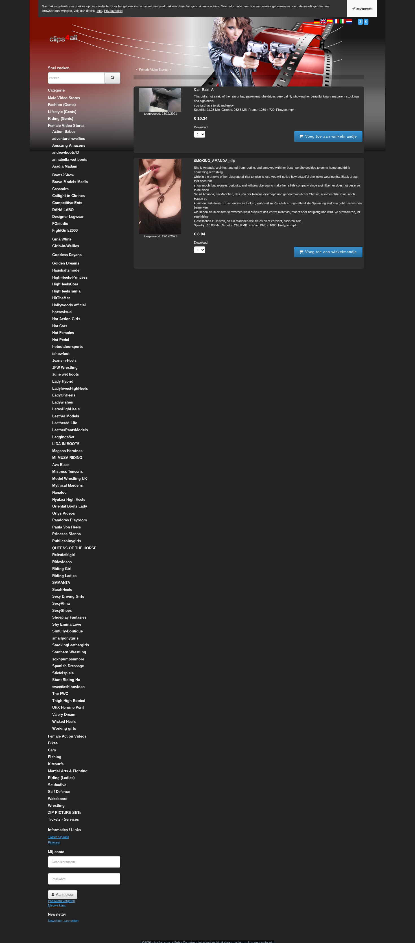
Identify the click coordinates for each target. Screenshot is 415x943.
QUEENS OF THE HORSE (74, 548)
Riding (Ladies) (61, 778)
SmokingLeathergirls (70, 645)
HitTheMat (61, 298)
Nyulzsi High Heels (68, 499)
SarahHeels (62, 590)
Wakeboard (57, 799)
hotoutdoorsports (67, 346)
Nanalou (59, 492)
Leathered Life (64, 423)
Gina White (61, 239)
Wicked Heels (64, 721)
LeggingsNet (63, 437)
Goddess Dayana (67, 255)
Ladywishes (62, 402)
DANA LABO (63, 210)
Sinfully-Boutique (67, 631)
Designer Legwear (68, 216)
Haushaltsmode (65, 270)
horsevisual (62, 312)
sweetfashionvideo (68, 687)
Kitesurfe (56, 764)
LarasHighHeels (66, 409)
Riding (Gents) (60, 118)
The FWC (60, 693)
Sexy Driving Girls (68, 596)
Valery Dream (63, 714)
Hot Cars (59, 326)
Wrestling (56, 805)
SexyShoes (62, 610)
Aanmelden (64, 894)
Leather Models (65, 416)
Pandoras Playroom (69, 520)
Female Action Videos (67, 736)
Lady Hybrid (62, 381)
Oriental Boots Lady (69, 506)
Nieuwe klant (56, 905)
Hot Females (63, 333)
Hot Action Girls (66, 319)
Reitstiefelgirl (63, 555)
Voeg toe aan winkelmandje (330, 136)
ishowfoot (60, 354)
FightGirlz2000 (65, 230)
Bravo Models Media (70, 182)
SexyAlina (61, 603)
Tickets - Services (63, 819)
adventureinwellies (68, 138)
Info (99, 10)
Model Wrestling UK (69, 478)
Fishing (54, 757)
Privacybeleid (113, 10)
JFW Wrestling (65, 367)
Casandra (60, 189)
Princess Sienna (66, 534)
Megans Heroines (67, 451)
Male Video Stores (64, 98)
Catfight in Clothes (68, 196)
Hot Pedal (60, 340)
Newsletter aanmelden (63, 920)
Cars (52, 750)
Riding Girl (61, 569)
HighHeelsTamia (66, 291)
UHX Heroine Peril (68, 707)
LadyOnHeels (63, 395)
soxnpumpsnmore (68, 659)
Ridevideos (62, 562)
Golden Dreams (65, 263)
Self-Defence (59, 792)
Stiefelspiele (63, 673)
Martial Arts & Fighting (68, 771)
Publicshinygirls (66, 541)
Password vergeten (61, 901)
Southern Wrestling (69, 652)
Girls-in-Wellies (65, 246)
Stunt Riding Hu (66, 680)
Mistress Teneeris (67, 471)
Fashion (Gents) (62, 105)
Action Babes (63, 131)
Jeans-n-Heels (64, 360)
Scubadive (57, 785)
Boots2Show (63, 175)
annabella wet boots (69, 159)
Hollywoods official (69, 305)
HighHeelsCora (65, 284)
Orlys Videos (63, 513)
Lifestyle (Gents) (62, 112)
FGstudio (60, 224)
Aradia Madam (64, 166)
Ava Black (60, 465)
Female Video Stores (66, 125)
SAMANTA (61, 582)
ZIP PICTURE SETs (64, 812)
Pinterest (54, 842)
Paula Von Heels (66, 527)
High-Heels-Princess (70, 277)
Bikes (53, 743)
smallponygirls (65, 638)
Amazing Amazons (68, 145)
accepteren (364, 8)
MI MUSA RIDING (67, 458)
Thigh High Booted (68, 701)
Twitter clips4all (58, 837)
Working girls (64, 728)
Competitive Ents (67, 203)
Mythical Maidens (67, 485)
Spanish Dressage (68, 666)
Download (200, 127)
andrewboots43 (65, 152)
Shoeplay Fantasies (69, 617)
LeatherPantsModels (70, 430)
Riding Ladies (64, 576)
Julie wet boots (65, 374)
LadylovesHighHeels (70, 388)
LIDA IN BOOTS (66, 444)
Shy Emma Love (66, 624)
